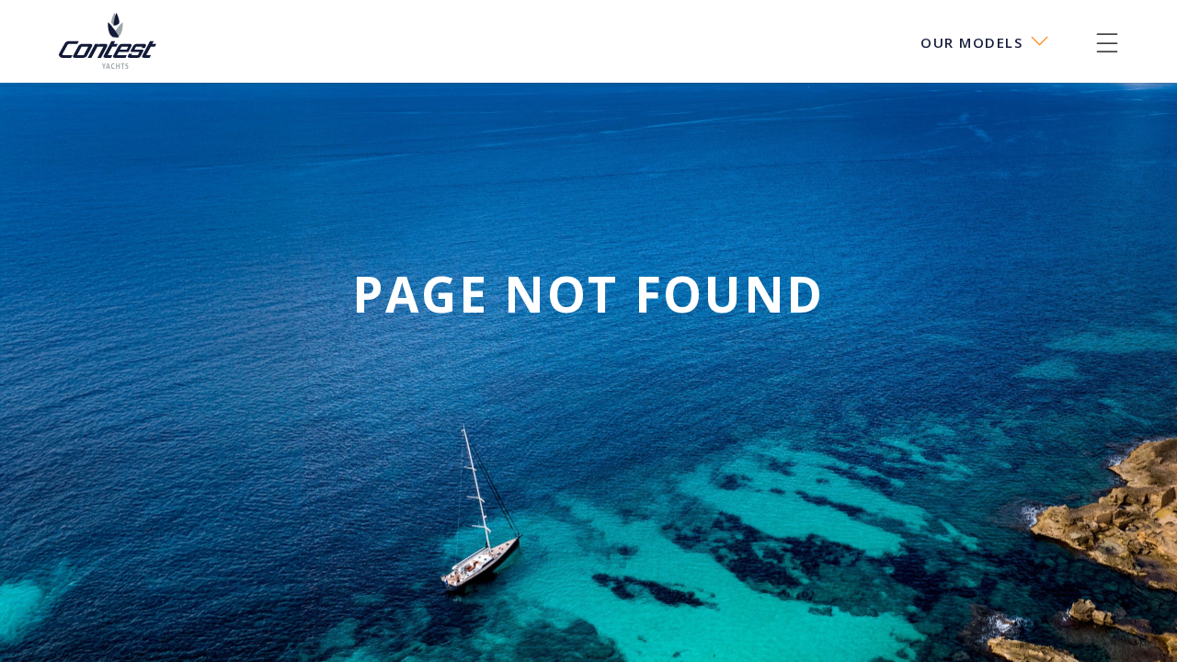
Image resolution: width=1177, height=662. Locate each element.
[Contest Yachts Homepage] (107, 43)
